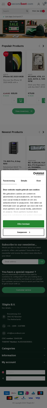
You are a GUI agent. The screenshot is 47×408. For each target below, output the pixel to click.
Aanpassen (22, 232)
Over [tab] (38, 181)
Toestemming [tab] (9, 181)
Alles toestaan (23, 224)
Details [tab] (24, 181)
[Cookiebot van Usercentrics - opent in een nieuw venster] (33, 173)
